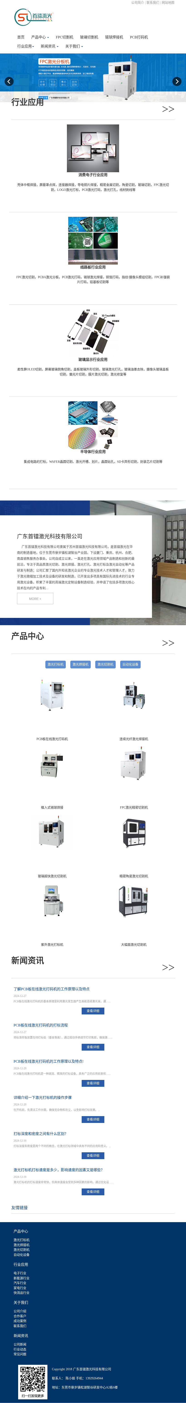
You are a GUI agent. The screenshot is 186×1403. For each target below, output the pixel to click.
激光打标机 (56, 664)
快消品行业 (21, 1292)
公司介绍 (20, 1311)
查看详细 (93, 1011)
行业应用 (24, 46)
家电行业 (20, 1288)
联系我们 (20, 1326)
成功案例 (20, 1321)
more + (35, 599)
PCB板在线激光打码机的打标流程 (41, 1025)
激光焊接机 (80, 664)
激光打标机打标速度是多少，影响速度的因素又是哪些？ (59, 1170)
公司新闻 (20, 1344)
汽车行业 (20, 1283)
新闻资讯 (48, 46)
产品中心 (39, 37)
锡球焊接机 (114, 37)
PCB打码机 (139, 37)
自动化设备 (130, 664)
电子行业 (20, 1273)
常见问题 (20, 1354)
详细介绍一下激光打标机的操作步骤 (43, 1098)
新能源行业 (21, 1278)
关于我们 (73, 46)
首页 (20, 37)
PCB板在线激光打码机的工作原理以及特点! (48, 1061)
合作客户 (20, 1316)
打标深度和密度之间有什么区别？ (41, 1134)
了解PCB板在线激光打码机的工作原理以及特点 (52, 989)
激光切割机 (105, 664)
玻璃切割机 (89, 37)
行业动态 (20, 1349)
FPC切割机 (64, 37)
